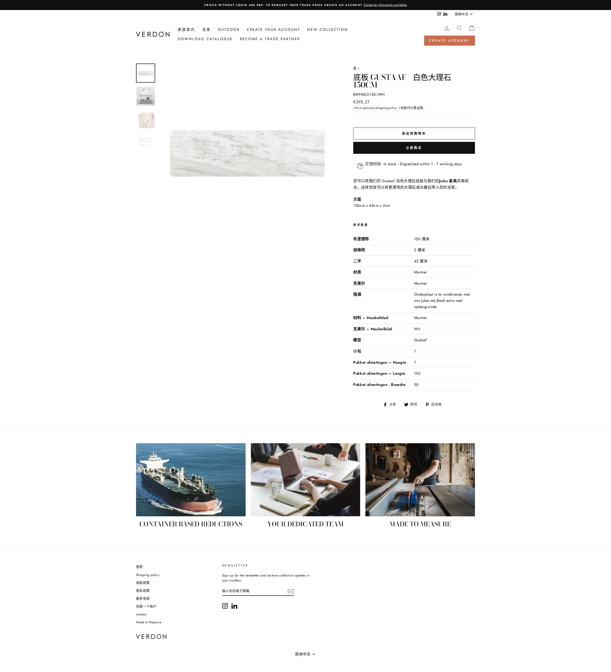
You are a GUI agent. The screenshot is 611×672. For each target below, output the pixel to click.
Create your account (273, 29)
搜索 (139, 566)
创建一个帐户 (146, 606)
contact (141, 614)
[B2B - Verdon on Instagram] (225, 606)
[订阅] (291, 591)
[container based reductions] (191, 479)
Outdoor (229, 29)
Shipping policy (147, 574)
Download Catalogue (205, 39)
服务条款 (143, 598)
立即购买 (414, 147)
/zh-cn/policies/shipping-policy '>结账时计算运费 (388, 108)
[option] (305, 5)
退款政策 (143, 582)
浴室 (206, 29)
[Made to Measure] (420, 479)
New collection (327, 29)
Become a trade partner (270, 39)
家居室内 (186, 29)
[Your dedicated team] (305, 479)
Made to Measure (148, 622)
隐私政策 (143, 590)
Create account (449, 40)
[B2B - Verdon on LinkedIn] (234, 606)
